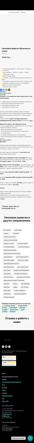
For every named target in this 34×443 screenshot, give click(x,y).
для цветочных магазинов (21, 270)
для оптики (7, 270)
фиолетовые (14, 309)
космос (15, 283)
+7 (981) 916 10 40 (7, 414)
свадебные (7, 294)
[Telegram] (4, 90)
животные (7, 287)
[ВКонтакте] (1, 90)
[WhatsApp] (6, 90)
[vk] (3, 346)
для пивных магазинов (21, 273)
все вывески (7, 230)
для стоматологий (23, 267)
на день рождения (19, 290)
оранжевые (13, 307)
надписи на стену (9, 243)
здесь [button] (31, 120)
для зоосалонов (8, 277)
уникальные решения (10, 250)
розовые (5, 309)
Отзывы (4, 390)
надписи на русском (9, 237)
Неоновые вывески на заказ (10, 376)
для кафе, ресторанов (23, 277)
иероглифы (7, 290)
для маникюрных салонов (11, 263)
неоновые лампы (22, 243)
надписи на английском (10, 240)
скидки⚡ (6, 233)
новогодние (18, 230)
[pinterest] (9, 346)
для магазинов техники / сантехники (14, 280)
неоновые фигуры (9, 247)
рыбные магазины (9, 297)
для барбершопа (9, 267)
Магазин (23, 12)
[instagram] (6, 346)
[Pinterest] (9, 90)
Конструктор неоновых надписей (11, 382)
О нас (3, 384)
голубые (4, 311)
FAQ (3, 398)
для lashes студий (9, 260)
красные (22, 307)
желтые (4, 307)
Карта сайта (5, 401)
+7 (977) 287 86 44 (7, 428)
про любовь (24, 287)
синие (22, 309)
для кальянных (8, 257)
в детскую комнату (23, 247)
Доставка (16, 184)
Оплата (2, 198)
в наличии (16, 233)
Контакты (4, 393)
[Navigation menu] (30, 5)
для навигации (25, 283)
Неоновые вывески (14, 12)
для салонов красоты (22, 257)
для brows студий (23, 260)
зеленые (12, 311)
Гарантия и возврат (7, 395)
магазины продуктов (20, 294)
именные (6, 283)
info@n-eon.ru (6, 416)
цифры (15, 287)
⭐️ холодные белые (8, 305)
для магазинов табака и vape (12, 253)
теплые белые (22, 305)
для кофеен (7, 273)
